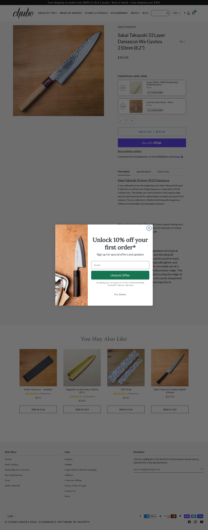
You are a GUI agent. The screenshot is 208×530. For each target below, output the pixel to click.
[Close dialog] (149, 228)
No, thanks (120, 294)
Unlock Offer (120, 275)
